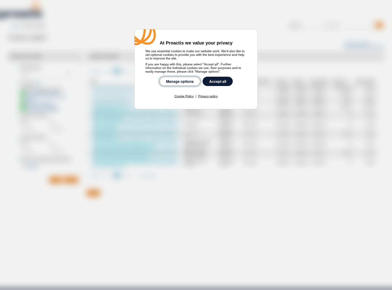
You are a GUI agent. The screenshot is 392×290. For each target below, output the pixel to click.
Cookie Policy (184, 96)
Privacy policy (208, 96)
